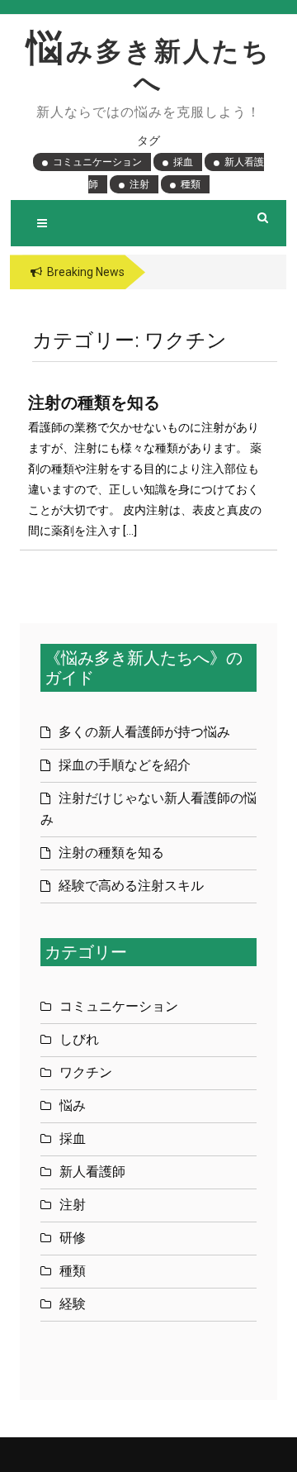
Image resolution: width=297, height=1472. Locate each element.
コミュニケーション (97, 162)
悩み (72, 1105)
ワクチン (85, 1072)
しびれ (79, 1039)
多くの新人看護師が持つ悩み (144, 732)
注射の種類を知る (94, 402)
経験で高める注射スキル (131, 885)
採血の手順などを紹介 (125, 765)
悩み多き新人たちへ (148, 67)
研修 (72, 1238)
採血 (183, 162)
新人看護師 (92, 1171)
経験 (72, 1304)
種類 (190, 184)
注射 (139, 184)
